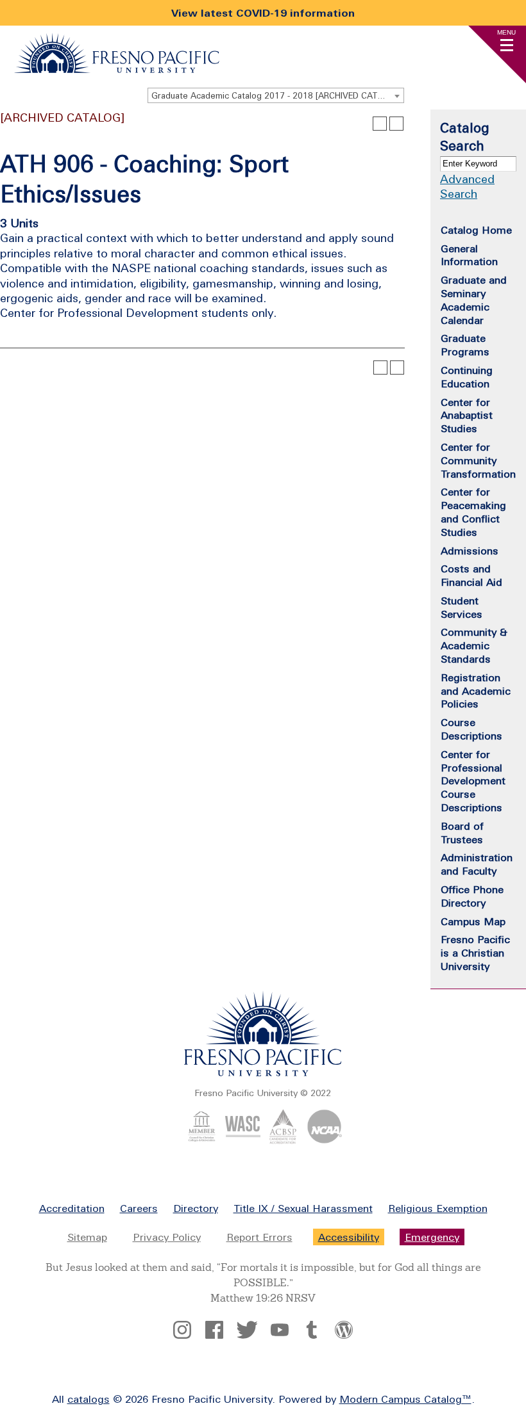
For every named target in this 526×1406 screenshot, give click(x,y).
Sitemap (87, 1237)
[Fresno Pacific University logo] (263, 1073)
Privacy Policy (167, 1237)
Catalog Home (476, 230)
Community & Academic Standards (474, 645)
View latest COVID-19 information (263, 13)
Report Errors (259, 1237)
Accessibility (348, 1237)
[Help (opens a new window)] (396, 124)
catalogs (88, 1399)
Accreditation (72, 1208)
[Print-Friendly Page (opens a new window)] (380, 124)
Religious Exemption (438, 1208)
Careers (139, 1208)
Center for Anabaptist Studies (467, 415)
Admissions (469, 550)
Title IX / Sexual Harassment (303, 1208)
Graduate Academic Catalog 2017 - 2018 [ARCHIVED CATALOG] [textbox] (276, 96)
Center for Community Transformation (478, 460)
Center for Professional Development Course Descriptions (473, 780)
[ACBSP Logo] (283, 1140)
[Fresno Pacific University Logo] (116, 69)
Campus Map (473, 921)
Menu (506, 32)
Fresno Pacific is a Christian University (475, 952)
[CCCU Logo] (201, 1140)
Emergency (432, 1237)
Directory (195, 1208)
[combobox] (276, 95)
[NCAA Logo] (324, 1140)
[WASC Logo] (242, 1140)
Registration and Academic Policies (476, 691)
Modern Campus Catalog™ (405, 1399)
